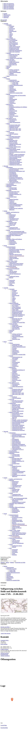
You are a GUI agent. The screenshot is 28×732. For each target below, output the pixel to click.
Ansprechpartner (13, 80)
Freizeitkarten (12, 60)
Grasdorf (11, 27)
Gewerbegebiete (10, 184)
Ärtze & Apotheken (13, 134)
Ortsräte (11, 98)
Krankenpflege (12, 241)
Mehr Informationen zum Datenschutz (9, 632)
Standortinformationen (11, 185)
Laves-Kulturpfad (13, 40)
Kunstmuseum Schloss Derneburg (17, 249)
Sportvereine (12, 280)
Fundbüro (11, 108)
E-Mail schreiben (4, 649)
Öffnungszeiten (6, 14)
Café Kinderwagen (13, 220)
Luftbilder (11, 73)
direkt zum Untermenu (8, 7)
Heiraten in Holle (13, 110)
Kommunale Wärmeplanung (15, 177)
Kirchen (8, 230)
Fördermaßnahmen (13, 175)
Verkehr (8, 198)
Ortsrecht (11, 87)
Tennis (10, 284)
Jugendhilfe (11, 240)
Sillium (10, 35)
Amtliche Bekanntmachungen (16, 85)
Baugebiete (8, 190)
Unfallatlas (11, 207)
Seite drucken (7, 633)
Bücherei (11, 253)
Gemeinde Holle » (5, 640)
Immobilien (8, 186)
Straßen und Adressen (14, 62)
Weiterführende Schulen (14, 229)
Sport (7, 279)
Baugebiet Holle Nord (14, 191)
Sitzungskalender (13, 99)
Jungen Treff (12, 225)
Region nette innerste (11, 266)
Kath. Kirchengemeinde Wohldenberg (17, 232)
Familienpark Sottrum (14, 49)
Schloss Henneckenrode (14, 46)
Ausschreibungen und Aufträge (16, 168)
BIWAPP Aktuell (13, 141)
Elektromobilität (12, 203)
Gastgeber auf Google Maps (15, 58)
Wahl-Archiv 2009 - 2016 (15, 130)
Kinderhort (11, 217)
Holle (10, 32)
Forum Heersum (13, 262)
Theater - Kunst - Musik (11, 261)
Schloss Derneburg (13, 42)
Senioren (8, 237)
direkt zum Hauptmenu (8, 6)
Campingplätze (12, 57)
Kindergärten (12, 216)
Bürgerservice (9, 104)
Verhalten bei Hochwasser (15, 144)
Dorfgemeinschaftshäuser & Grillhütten (18, 107)
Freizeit (5, 245)
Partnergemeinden (13, 158)
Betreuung (8, 213)
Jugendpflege (9, 221)
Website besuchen (5, 653)
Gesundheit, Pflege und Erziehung (14, 239)
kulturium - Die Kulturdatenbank (16, 255)
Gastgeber (8, 53)
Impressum (5, 17)
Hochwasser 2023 (13, 140)
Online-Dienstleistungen (14, 122)
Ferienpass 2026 (13, 222)
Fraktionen (11, 101)
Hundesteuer (12, 112)
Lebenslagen (12, 121)
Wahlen (8, 123)
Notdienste (11, 132)
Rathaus (8, 78)
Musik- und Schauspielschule (15, 264)
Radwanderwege (13, 64)
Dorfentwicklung (13, 150)
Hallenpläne (12, 109)
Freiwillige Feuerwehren (14, 136)
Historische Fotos (13, 75)
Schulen (8, 226)
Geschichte (8, 66)
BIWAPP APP (12, 145)
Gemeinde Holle (13, 187)
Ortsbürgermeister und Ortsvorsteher (17, 95)
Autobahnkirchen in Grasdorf (16, 234)
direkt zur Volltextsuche (8, 4)
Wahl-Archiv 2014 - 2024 (15, 128)
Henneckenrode (12, 31)
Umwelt (11, 117)
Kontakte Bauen (13, 196)
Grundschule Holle (13, 227)
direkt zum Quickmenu (8, 3)
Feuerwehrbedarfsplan (14, 137)
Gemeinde (5, 23)
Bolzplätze (11, 285)
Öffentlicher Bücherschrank (15, 254)
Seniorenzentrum (13, 243)
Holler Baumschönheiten (14, 72)
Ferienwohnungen (13, 55)
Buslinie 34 (11, 200)
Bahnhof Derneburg (13, 199)
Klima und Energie (13, 176)
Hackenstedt (12, 28)
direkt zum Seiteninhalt (8, 8)
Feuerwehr (8, 135)
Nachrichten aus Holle (14, 81)
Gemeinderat (12, 100)
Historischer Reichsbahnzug (15, 50)
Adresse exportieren (5, 655)
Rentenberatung (12, 113)
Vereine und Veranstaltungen (12, 268)
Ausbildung (12, 91)
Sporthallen (11, 281)
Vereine (11, 270)
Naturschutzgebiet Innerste (15, 157)
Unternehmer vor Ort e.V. (15, 182)
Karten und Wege (10, 59)
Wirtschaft (5, 166)
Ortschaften (9, 24)
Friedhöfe (8, 236)
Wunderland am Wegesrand (15, 164)
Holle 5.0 (11, 153)
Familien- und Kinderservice (12, 212)
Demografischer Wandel (14, 149)
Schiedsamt (11, 114)
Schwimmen (12, 282)
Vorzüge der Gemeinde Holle (15, 92)
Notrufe (8, 131)
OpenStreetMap (12, 63)
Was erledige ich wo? (11, 118)
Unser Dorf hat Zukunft (14, 160)
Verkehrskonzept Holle (14, 163)
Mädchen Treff (12, 223)
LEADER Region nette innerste (16, 155)
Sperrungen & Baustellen (15, 205)
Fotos (7, 68)
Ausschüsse (12, 96)
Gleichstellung (12, 89)
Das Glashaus (12, 41)
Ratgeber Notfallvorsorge (15, 146)
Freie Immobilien (13, 189)
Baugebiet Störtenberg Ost (15, 194)
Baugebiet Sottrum (13, 193)
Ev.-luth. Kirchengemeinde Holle (16, 231)
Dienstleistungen (13, 119)
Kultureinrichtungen (10, 246)
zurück (2, 633)
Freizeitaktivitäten (13, 267)
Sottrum (11, 37)
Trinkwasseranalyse (13, 181)
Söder (10, 36)
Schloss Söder (12, 45)
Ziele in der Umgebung (14, 51)
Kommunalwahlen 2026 (14, 125)
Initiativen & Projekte (11, 148)
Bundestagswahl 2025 (14, 126)
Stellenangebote (12, 90)
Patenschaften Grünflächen (15, 159)
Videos (7, 76)
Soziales (5, 211)
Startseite (3, 562)
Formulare (11, 86)
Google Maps (4, 725)
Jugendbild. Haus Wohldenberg (13, 235)
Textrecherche (12, 103)
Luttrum (11, 33)
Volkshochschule (13, 257)
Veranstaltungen (12, 272)
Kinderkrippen (12, 214)
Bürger (5, 77)
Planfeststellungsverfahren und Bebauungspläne (16, 179)
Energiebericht (12, 172)
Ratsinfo (8, 94)
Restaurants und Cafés (14, 54)
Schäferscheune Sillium (14, 252)
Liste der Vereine (13, 271)
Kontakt (5, 13)
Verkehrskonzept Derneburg (15, 162)
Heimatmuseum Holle (14, 48)
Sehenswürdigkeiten (11, 39)
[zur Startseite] (4, 19)
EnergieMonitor (12, 173)
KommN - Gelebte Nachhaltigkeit (17, 154)
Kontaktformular (4, 654)
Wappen (8, 67)
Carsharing (11, 202)
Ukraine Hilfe (15, 83)
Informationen (9, 167)
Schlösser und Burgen (14, 69)
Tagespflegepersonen (14, 218)
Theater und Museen (14, 258)
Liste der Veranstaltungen (15, 273)
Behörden (11, 105)
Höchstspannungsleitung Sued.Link (17, 152)
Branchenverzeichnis (14, 169)
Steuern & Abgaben (13, 116)
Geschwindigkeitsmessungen (15, 204)
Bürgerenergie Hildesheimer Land (17, 171)
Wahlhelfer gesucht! (13, 127)
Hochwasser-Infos (13, 143)
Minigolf (11, 277)
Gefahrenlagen (9, 139)
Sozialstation (12, 244)
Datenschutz (6, 16)
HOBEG (11, 195)
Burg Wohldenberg (13, 44)
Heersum (11, 30)
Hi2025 (11, 259)
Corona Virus (15, 82)
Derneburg (11, 26)
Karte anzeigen (4, 644)
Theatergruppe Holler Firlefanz (16, 263)
